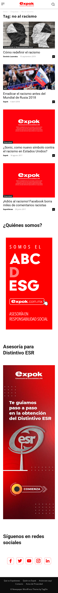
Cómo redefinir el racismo (21, 52)
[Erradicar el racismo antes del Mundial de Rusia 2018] (29, 77)
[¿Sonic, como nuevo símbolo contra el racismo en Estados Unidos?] (29, 126)
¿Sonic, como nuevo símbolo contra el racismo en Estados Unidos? (28, 149)
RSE (5, 88)
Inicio (5, 11)
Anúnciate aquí (45, 580)
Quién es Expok (29, 580)
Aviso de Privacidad (34, 584)
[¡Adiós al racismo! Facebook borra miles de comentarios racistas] (29, 180)
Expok (5, 101)
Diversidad (8, 142)
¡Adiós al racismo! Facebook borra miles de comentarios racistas (27, 203)
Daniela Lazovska (10, 56)
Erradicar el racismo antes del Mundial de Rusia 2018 (24, 95)
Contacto (19, 584)
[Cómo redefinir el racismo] (29, 35)
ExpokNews (8, 209)
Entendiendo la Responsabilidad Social (18, 47)
